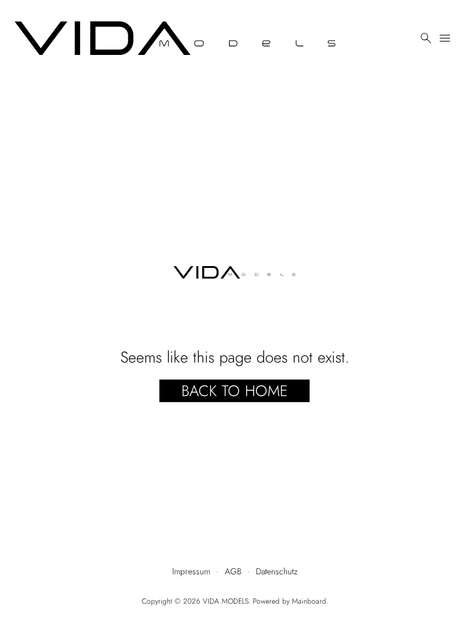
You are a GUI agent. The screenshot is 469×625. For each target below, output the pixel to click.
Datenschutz (276, 571)
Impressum (191, 571)
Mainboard (309, 601)
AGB (233, 571)
